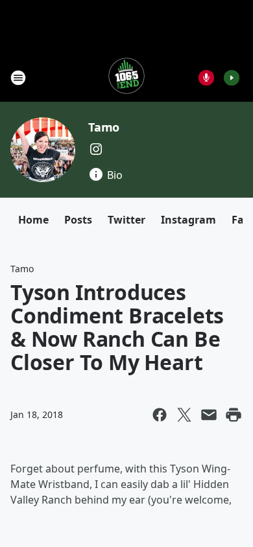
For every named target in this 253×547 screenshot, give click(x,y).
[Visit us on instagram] (96, 149)
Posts (78, 220)
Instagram (188, 220)
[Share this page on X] (184, 415)
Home (33, 220)
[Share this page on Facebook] (160, 415)
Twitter (126, 220)
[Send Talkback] (206, 78)
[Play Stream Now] (231, 78)
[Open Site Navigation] (18, 78)
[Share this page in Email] (209, 415)
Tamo (103, 127)
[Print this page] (233, 415)
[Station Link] (126, 77)
